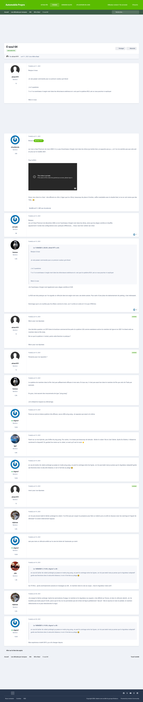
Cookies (18, 698)
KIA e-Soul (35, 56)
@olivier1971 (39, 140)
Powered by (130, 698)
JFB (15, 573)
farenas (15, 252)
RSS (25, 698)
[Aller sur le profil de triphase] (15, 515)
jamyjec (15, 227)
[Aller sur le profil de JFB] (15, 566)
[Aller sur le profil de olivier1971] (7, 56)
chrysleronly (15, 147)
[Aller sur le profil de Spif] (15, 438)
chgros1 (16, 421)
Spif (15, 446)
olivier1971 (15, 56)
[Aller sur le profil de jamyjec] (15, 219)
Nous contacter (9, 698)
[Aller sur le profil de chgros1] (15, 413)
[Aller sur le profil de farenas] (15, 245)
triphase (15, 522)
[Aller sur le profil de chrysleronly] (15, 140)
